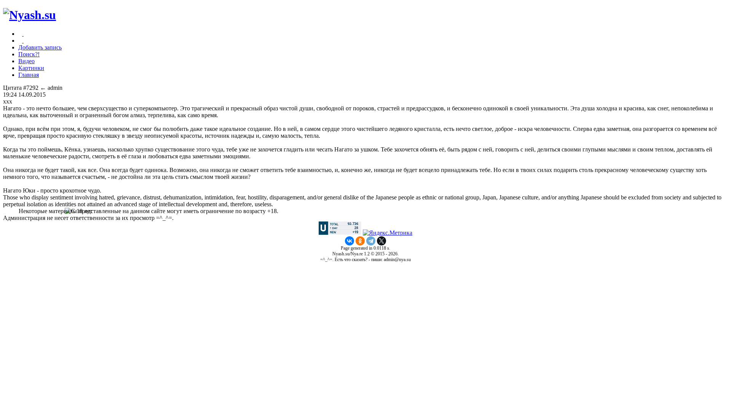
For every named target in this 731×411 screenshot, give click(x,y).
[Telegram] (370, 240)
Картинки (31, 68)
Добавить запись (40, 47)
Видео (26, 61)
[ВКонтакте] (349, 240)
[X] (381, 240)
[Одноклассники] (360, 240)
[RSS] (22, 40)
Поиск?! (29, 54)
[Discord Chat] (22, 34)
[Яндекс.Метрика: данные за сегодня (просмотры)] (387, 232)
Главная (28, 75)
